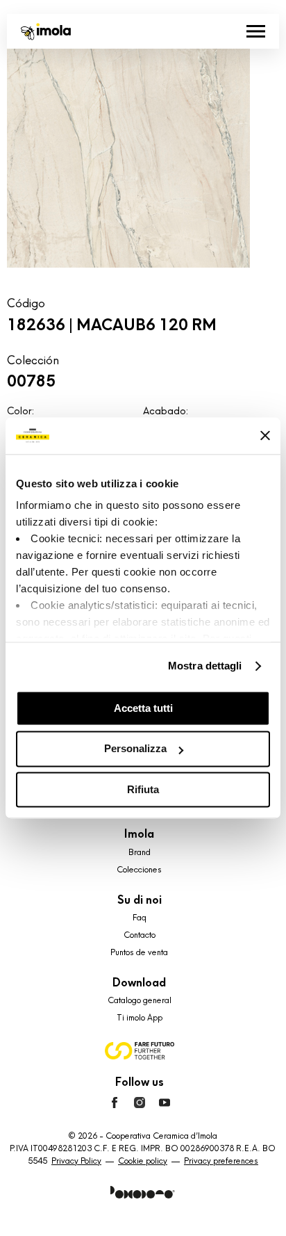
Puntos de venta (139, 952)
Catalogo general (139, 1000)
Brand (139, 852)
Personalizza (135, 749)
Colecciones (139, 870)
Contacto (139, 935)
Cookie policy (142, 1161)
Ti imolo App (139, 1018)
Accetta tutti (143, 708)
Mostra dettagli (205, 666)
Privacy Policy (76, 1161)
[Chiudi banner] (265, 436)
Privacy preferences (221, 1161)
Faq (139, 917)
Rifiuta (143, 789)
